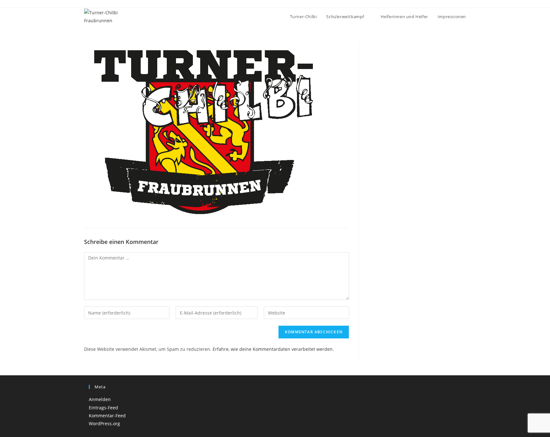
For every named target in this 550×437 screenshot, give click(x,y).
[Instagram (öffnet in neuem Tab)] (457, 4)
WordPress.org (104, 423)
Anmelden (100, 399)
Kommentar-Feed (107, 416)
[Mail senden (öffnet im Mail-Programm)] (463, 4)
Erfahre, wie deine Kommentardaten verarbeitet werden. (273, 349)
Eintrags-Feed (103, 408)
